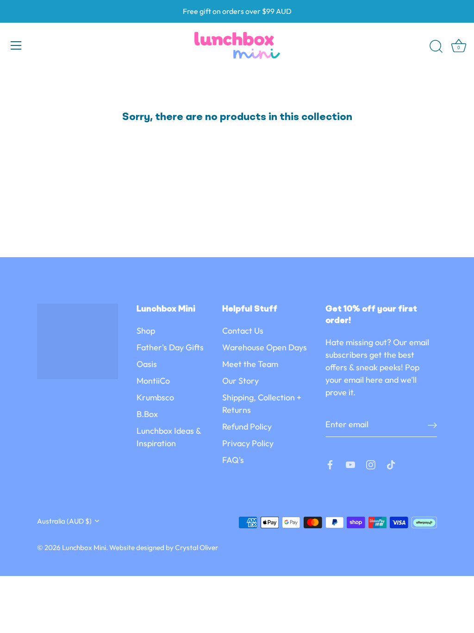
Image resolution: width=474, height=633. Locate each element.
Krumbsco (155, 397)
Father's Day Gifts (170, 347)
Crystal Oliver (196, 547)
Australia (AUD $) (64, 521)
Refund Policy (247, 426)
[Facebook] (330, 464)
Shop (146, 330)
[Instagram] (370, 464)
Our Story (240, 380)
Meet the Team (250, 364)
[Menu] (16, 45)
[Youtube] (350, 464)
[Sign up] (432, 424)
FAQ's (233, 460)
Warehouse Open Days (264, 347)
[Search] (436, 47)
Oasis (147, 364)
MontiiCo (153, 380)
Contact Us (242, 330)
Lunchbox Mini (84, 547)
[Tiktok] (391, 464)
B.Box (147, 414)
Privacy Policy (248, 443)
